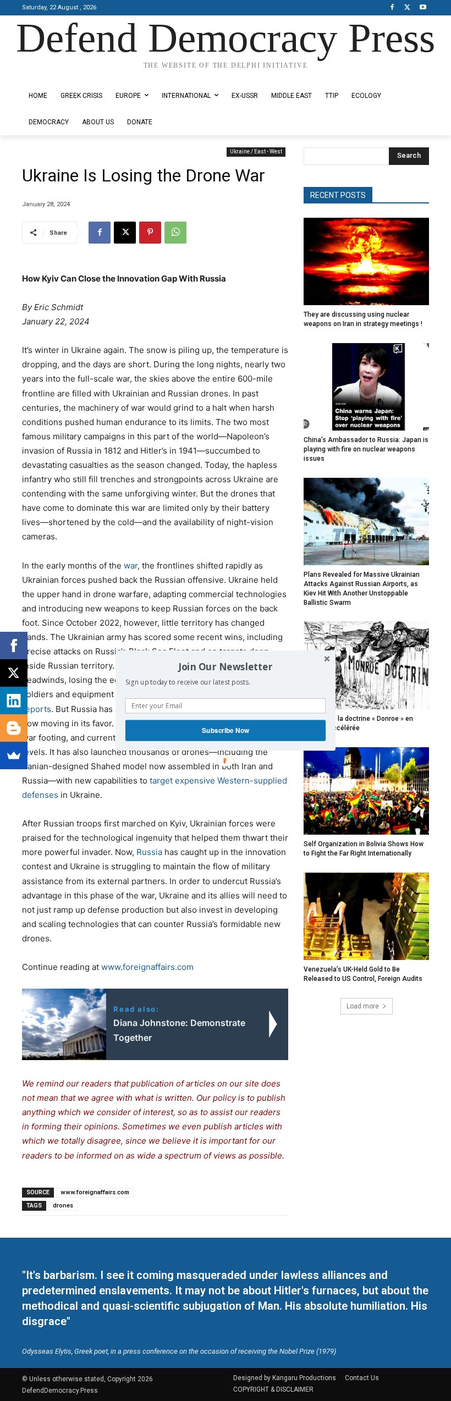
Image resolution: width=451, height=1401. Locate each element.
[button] (225, 666)
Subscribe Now (225, 730)
